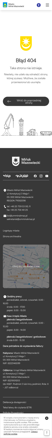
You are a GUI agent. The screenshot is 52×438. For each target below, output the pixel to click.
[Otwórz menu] (47, 5)
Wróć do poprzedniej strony (29, 101)
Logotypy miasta (11, 230)
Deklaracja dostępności (14, 402)
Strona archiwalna (12, 236)
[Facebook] (35, 176)
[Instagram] (41, 176)
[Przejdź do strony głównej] (26, 161)
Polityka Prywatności (13, 412)
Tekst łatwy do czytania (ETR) (17, 407)
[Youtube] (46, 176)
